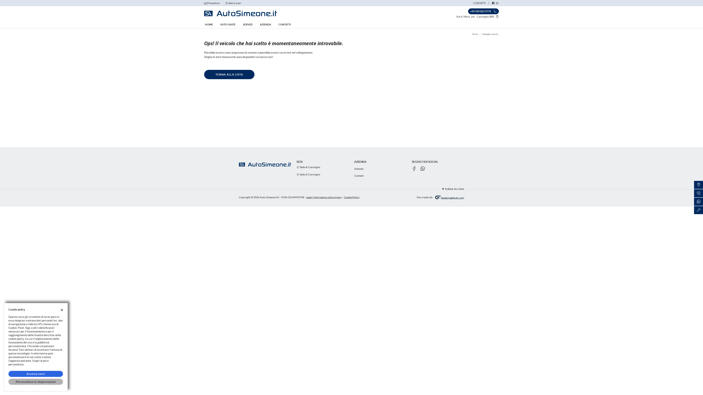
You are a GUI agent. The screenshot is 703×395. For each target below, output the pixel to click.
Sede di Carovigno (309, 167)
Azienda (265, 24)
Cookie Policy (352, 197)
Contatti (479, 3)
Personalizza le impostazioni (36, 381)
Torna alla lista (229, 74)
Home (209, 24)
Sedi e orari (234, 3)
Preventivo (213, 3)
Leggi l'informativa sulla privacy (324, 197)
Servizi (247, 24)
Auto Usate (228, 24)
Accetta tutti (36, 373)
